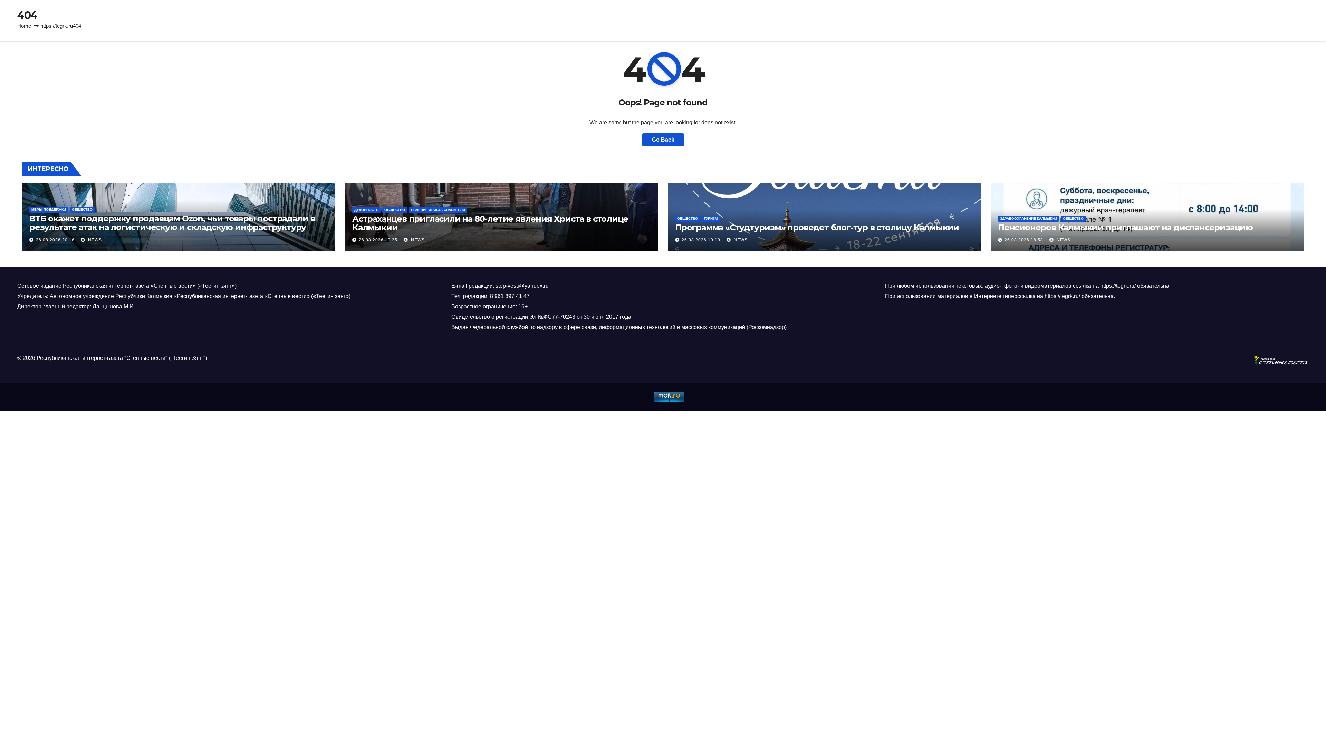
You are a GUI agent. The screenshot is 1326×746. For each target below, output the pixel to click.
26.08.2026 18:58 (1024, 240)
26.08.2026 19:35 (378, 240)
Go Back (663, 140)
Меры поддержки (48, 209)
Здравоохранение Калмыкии (1028, 218)
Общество (82, 209)
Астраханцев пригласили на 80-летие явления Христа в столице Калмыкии (490, 223)
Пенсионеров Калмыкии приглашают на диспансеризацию (1125, 227)
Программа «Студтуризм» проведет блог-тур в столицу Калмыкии (817, 227)
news (94, 240)
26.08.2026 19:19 (701, 240)
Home (24, 26)
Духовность (366, 210)
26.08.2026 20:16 (55, 240)
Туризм (711, 218)
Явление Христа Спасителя (438, 210)
